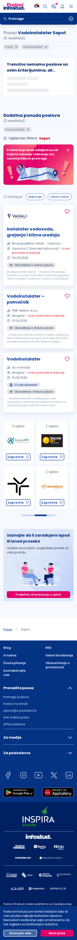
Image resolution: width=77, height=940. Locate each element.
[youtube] (38, 776)
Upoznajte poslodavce (20, 710)
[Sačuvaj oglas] (67, 212)
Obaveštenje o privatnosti (58, 665)
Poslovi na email (15, 704)
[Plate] (54, 6)
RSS (48, 648)
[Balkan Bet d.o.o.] (37, 442)
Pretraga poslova (16, 697)
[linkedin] (69, 776)
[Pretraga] (45, 6)
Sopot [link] (25, 629)
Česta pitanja (14, 663)
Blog (7, 648)
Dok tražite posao (16, 717)
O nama (9, 655)
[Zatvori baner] (68, 150)
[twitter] (54, 776)
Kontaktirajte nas (14, 673)
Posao (7, 629)
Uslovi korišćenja (59, 655)
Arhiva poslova (14, 724)
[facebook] (8, 776)
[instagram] (23, 776)
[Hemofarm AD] (37, 487)
